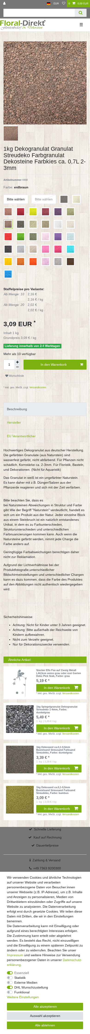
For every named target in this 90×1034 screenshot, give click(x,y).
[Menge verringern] (17, 367)
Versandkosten (37, 387)
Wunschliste (16, 375)
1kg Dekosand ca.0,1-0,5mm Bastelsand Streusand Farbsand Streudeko (55, 750)
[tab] (45, 409)
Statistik (20, 978)
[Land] (48, 3)
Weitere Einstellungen (23, 997)
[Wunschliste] (63, 3)
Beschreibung (17, 409)
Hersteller (14, 422)
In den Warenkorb (54, 364)
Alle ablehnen (45, 1025)
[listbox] (20, 682)
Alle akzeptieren (45, 1006)
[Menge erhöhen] (17, 362)
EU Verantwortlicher (21, 436)
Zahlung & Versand (46, 860)
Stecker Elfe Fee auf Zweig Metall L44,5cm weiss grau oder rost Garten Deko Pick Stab (58, 673)
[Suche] (81, 13)
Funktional (22, 992)
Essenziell (21, 973)
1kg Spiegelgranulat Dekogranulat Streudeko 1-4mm (57, 709)
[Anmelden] (5, 3)
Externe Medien (25, 982)
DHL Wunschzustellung (31, 987)
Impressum (15, 955)
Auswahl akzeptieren (45, 1016)
